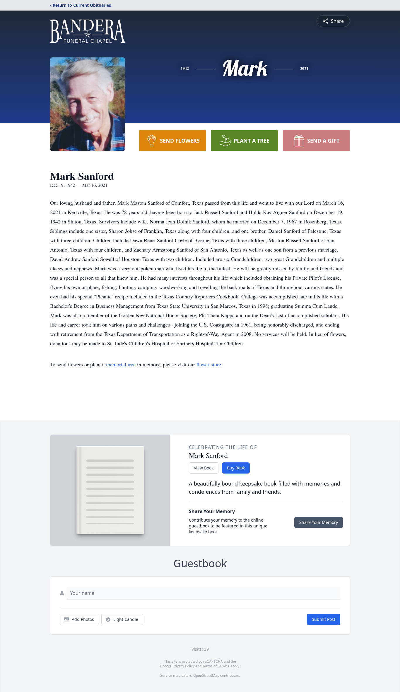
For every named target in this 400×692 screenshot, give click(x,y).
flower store (208, 364)
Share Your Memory (318, 522)
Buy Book (236, 468)
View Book (203, 468)
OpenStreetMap (206, 675)
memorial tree (121, 364)
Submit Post (323, 619)
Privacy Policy (183, 666)
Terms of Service (216, 666)
